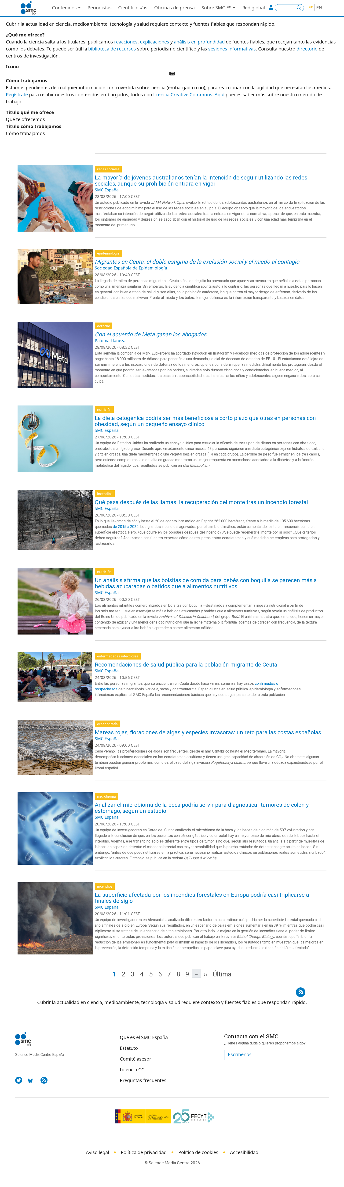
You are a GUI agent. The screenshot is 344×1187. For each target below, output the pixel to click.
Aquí (219, 94)
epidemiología (108, 253)
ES (310, 7)
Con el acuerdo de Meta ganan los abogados (150, 334)
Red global (253, 7)
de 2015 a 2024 (126, 526)
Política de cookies (198, 1152)
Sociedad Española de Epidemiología (131, 268)
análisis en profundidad (199, 42)
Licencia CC (132, 1069)
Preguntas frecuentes (143, 1080)
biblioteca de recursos (112, 49)
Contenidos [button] (64, 7)
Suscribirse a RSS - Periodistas (300, 991)
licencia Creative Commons (182, 94)
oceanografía (107, 724)
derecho (103, 326)
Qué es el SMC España (144, 1037)
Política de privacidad (144, 1152)
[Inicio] (30, 8)
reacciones (126, 42)
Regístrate (17, 94)
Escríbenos (240, 1054)
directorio (307, 49)
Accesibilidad (244, 1152)
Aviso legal (97, 1152)
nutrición (104, 409)
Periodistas (100, 7)
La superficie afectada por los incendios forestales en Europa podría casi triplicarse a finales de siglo (202, 898)
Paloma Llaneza (110, 340)
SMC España (107, 190)
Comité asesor (135, 1059)
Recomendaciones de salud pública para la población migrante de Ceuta (186, 664)
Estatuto (129, 1048)
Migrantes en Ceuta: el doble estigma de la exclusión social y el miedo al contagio (197, 261)
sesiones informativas (232, 49)
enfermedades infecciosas (117, 656)
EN (319, 7)
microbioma (106, 796)
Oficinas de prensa (174, 7)
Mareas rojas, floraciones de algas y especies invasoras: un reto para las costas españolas (208, 732)
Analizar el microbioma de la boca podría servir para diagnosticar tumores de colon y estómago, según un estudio (202, 808)
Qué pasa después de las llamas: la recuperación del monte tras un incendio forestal (201, 502)
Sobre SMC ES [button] (216, 7)
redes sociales (108, 169)
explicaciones (154, 42)
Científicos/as (132, 7)
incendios (104, 493)
